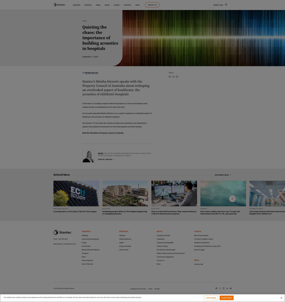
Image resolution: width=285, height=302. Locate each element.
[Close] (281, 297)
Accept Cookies (226, 298)
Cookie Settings (211, 298)
